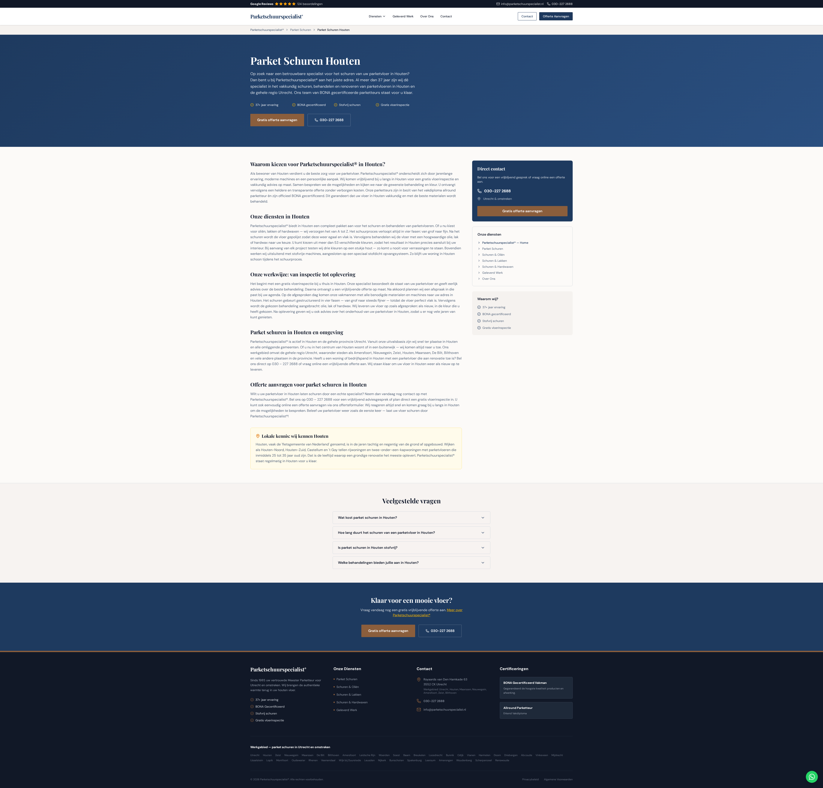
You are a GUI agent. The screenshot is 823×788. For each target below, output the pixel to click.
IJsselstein (256, 760)
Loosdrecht (436, 755)
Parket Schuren (300, 30)
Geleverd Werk (403, 16)
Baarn (406, 755)
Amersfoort (349, 755)
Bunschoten (396, 760)
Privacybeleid (530, 779)
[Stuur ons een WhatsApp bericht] (812, 777)
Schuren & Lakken (494, 261)
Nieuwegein (291, 755)
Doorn (497, 755)
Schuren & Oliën (493, 255)
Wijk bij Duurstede (350, 760)
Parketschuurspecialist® (267, 30)
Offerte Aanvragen (556, 16)
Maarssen (307, 755)
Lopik (269, 760)
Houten (267, 755)
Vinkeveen (542, 755)
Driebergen (511, 755)
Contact (446, 16)
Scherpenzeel (483, 760)
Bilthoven (333, 755)
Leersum (430, 760)
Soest (396, 755)
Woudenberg (464, 760)
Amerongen (446, 760)
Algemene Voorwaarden (558, 779)
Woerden (384, 755)
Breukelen (419, 755)
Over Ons (427, 16)
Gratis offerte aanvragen (277, 120)
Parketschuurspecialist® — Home (505, 243)
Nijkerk (382, 760)
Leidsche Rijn (367, 755)
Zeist (278, 755)
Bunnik (450, 755)
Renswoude (502, 760)
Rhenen (313, 760)
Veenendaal (328, 760)
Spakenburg (414, 760)
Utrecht (255, 755)
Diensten (375, 16)
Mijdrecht (557, 755)
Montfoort (282, 760)
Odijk (460, 755)
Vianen (471, 755)
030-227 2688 (562, 4)
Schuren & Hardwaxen (497, 267)
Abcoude (526, 755)
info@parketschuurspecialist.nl (445, 709)
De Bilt (320, 755)
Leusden (369, 760)
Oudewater (298, 760)
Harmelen (484, 755)
